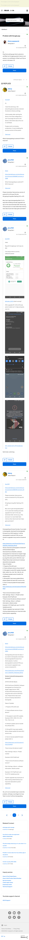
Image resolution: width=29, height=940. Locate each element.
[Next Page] (22, 815)
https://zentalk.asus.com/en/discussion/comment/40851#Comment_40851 (14, 490)
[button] (5, 66)
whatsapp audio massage (8, 827)
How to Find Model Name (9, 876)
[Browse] (2, 10)
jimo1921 (7, 239)
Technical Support (7, 886)
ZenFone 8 (6, 856)
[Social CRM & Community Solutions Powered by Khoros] (24, 937)
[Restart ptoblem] (26, 79)
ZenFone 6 (4, 29)
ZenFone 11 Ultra (7, 847)
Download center (7, 884)
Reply (14, 70)
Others (5, 838)
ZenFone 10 (6, 829)
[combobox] (14, 20)
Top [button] (4, 936)
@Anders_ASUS (9, 301)
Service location (7, 880)
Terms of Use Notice (6, 928)
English (5, 925)
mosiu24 (7, 99)
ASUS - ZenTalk (9, 10)
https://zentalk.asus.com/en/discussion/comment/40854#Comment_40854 (14, 649)
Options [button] (27, 29)
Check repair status (8, 882)
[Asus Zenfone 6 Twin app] (24, 79)
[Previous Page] (7, 815)
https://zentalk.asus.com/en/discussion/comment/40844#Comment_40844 (14, 176)
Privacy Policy (16, 928)
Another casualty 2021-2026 (9, 861)
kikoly (6, 171)
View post (7, 134)
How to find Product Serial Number (12, 878)
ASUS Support (6, 900)
